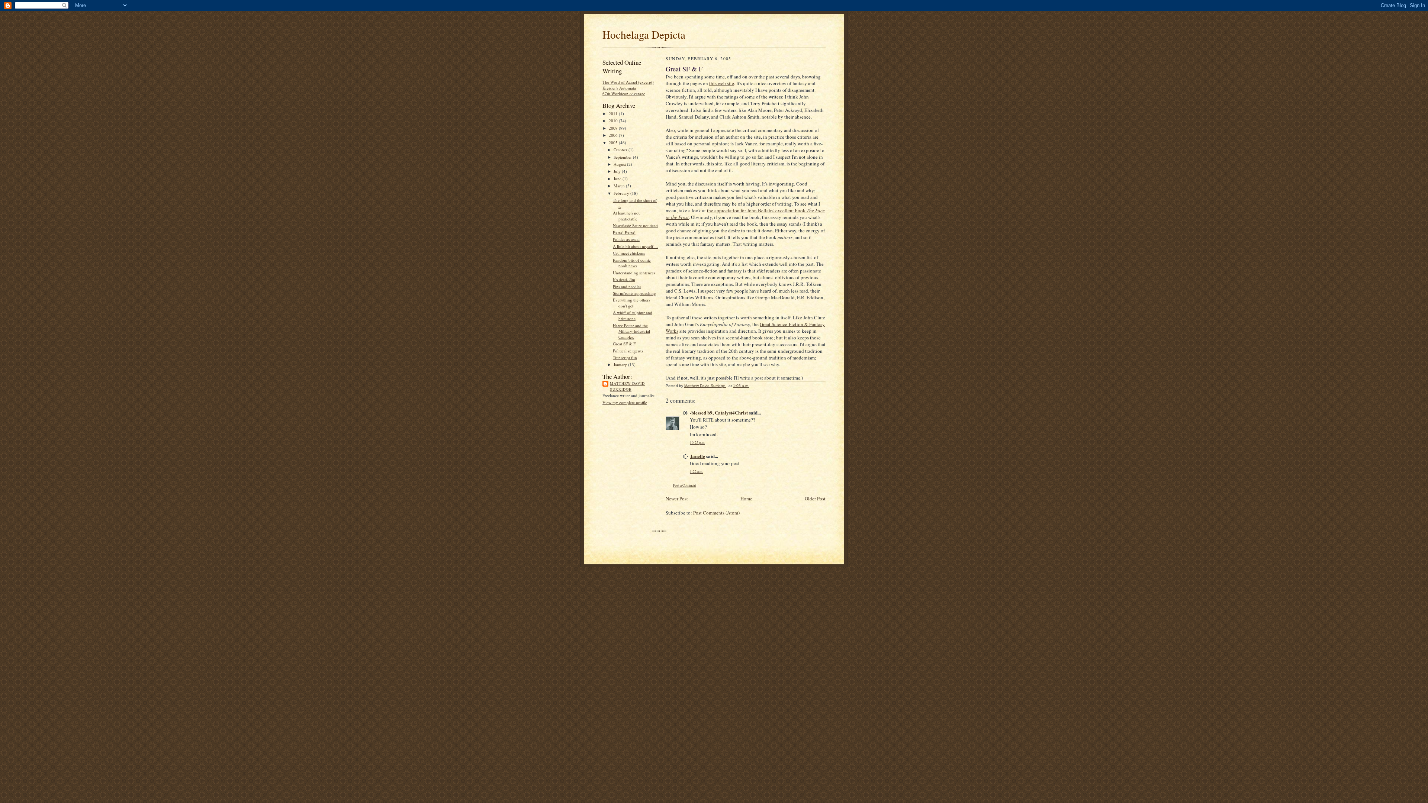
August (620, 164)
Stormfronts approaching (634, 293)
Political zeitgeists (628, 351)
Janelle (697, 455)
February (622, 193)
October (621, 149)
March (620, 185)
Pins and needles (627, 286)
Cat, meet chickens (629, 253)
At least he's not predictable (626, 216)
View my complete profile (624, 402)
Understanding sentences (634, 272)
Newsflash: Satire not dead (635, 225)
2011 (614, 113)
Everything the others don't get (631, 303)
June (618, 178)
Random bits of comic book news (632, 263)
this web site (721, 83)
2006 (614, 135)
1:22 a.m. (696, 471)
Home (746, 498)
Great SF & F (624, 343)
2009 (614, 128)
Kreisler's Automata (619, 88)
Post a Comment (684, 485)
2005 (614, 142)
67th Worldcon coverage (623, 93)
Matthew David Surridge (627, 386)
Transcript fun (625, 357)
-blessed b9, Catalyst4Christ (719, 412)
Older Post (815, 498)
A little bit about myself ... (635, 246)
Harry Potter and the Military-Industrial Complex (631, 331)
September (623, 157)
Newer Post (677, 498)
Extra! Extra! (624, 232)
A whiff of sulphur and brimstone (632, 315)
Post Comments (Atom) (716, 512)
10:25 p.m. (697, 442)
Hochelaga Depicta (643, 34)
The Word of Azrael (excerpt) (628, 82)
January (621, 364)
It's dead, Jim (624, 279)
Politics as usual (626, 239)
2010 (614, 120)
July (618, 171)
